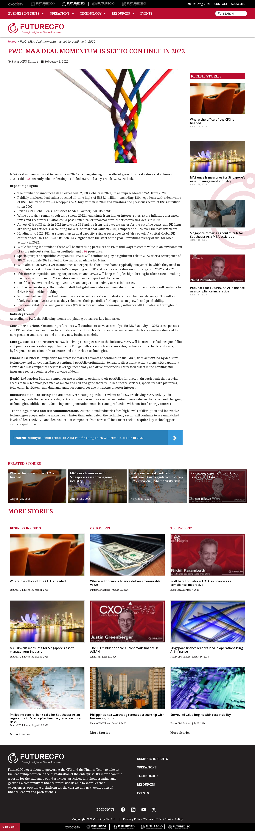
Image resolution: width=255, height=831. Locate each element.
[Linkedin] (133, 809)
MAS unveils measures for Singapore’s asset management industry (217, 179)
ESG (84, 251)
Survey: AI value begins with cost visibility (200, 715)
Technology (90, 13)
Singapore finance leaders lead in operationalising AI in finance (206, 650)
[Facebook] (123, 809)
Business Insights (23, 13)
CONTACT (221, 4)
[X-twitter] (153, 809)
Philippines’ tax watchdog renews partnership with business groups (127, 716)
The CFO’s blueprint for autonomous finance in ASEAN (124, 650)
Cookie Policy (174, 819)
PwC (28, 179)
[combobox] (231, 13)
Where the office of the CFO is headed (212, 121)
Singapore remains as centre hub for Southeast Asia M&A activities (216, 235)
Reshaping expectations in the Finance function (213, 475)
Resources (121, 13)
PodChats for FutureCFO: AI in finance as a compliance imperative (217, 289)
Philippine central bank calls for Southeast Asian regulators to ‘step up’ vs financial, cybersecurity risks (156, 477)
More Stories (20, 734)
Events (146, 13)
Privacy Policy (132, 819)
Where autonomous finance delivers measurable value (125, 583)
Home (12, 41)
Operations (60, 13)
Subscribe (10, 827)
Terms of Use (153, 819)
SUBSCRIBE (238, 4)
